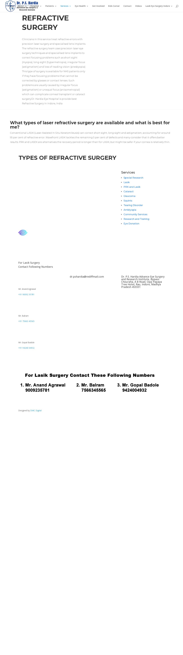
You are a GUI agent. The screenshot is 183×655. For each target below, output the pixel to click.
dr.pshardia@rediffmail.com (87, 276)
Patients (49, 6)
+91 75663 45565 (26, 321)
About (21, 6)
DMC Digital (35, 410)
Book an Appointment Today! (41, 359)
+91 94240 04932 (26, 347)
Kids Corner (114, 6)
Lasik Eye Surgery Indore (158, 6)
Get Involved (98, 6)
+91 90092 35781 (26, 294)
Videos (138, 6)
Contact (127, 6)
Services (64, 6)
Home (11, 6)
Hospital (34, 6)
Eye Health (80, 6)
